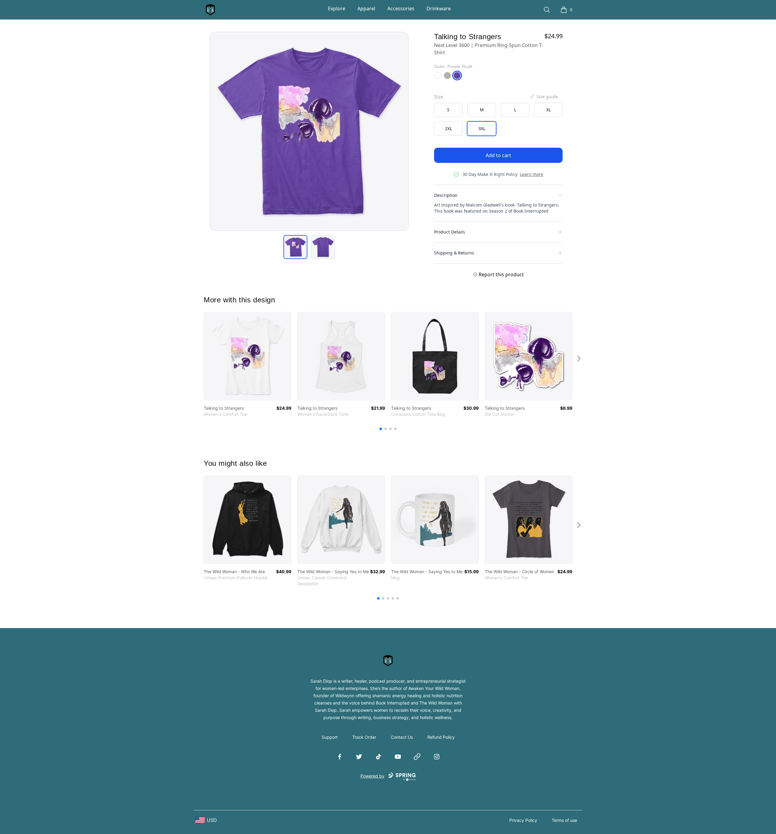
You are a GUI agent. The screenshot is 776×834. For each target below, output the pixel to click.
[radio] (448, 110)
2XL (448, 128)
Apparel (366, 8)
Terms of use (564, 820)
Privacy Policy (523, 820)
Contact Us (402, 737)
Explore (336, 8)
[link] (247, 356)
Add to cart (498, 155)
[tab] (295, 247)
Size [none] (438, 96)
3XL (481, 128)
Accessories (400, 8)
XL (548, 110)
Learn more (531, 174)
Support (330, 737)
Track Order (364, 737)
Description (445, 195)
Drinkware (438, 8)
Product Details (449, 232)
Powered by (372, 776)
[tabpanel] (309, 131)
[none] (543, 97)
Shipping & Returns (454, 253)
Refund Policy (441, 737)
